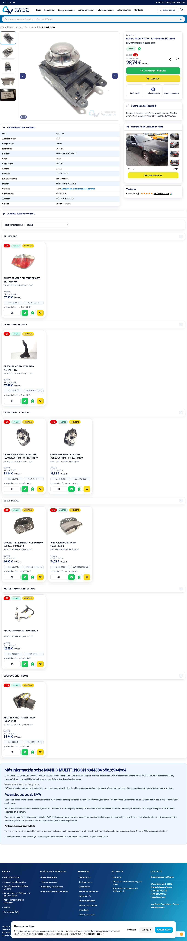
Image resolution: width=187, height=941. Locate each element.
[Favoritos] (177, 59)
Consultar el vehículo (153, 175)
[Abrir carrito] (181, 10)
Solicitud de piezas (12, 877)
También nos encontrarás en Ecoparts (16, 887)
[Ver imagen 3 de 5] (8, 66)
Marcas (7, 907)
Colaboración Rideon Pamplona (54, 891)
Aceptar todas (164, 929)
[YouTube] (14, 2)
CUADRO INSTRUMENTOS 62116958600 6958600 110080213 (23, 544)
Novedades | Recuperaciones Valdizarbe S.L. (125, 889)
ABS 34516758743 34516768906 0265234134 (20, 719)
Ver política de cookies (93, 934)
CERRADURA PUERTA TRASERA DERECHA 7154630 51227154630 (66, 456)
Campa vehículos (85, 10)
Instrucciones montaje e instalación (14, 901)
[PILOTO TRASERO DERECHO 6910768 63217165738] (24, 261)
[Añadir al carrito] (40, 313)
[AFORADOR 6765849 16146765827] (24, 613)
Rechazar (131, 929)
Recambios (49, 10)
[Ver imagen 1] (175, 136)
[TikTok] (10, 2)
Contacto (138, 10)
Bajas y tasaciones (66, 10)
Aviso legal (83, 910)
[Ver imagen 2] (175, 145)
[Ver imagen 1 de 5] (8, 37)
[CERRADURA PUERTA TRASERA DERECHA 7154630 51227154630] (70, 437)
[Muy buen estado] (139, 49)
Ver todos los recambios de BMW (20, 826)
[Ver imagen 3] (175, 154)
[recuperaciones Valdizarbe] (16, 10)
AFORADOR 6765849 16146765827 (21, 630)
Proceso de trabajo (87, 901)
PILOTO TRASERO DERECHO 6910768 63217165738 (22, 280)
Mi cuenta (117, 877)
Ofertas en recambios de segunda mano (127, 882)
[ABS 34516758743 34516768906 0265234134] (24, 700)
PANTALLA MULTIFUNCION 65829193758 (63, 544)
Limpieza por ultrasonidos (15, 882)
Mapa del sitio (85, 877)
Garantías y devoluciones (52, 887)
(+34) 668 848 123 (158, 894)
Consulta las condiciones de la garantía (78, 189)
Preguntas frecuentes (88, 891)
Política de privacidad (88, 905)
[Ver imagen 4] (175, 163)
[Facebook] (3, 2)
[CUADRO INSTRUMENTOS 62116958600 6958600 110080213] (24, 525)
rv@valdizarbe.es (158, 897)
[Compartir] (170, 59)
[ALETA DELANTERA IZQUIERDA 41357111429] (24, 349)
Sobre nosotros (124, 10)
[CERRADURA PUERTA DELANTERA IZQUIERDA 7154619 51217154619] (24, 437)
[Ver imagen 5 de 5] (8, 94)
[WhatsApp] (25, 313)
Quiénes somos (86, 882)
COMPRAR (155, 78)
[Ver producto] (12, 313)
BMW (176, 169)
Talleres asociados (105, 10)
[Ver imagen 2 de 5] (8, 52)
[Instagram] (7, 2)
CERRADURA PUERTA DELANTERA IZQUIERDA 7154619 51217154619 (21, 456)
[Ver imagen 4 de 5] (8, 80)
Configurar (146, 929)
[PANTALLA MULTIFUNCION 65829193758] (70, 525)
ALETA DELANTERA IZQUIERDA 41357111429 (19, 368)
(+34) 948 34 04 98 (159, 891)
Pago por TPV (85, 896)
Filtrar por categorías (13, 225)
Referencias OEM (11, 912)
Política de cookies (87, 915)
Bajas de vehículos (49, 877)
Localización (84, 887)
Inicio (38, 10)
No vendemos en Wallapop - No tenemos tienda (17, 894)
